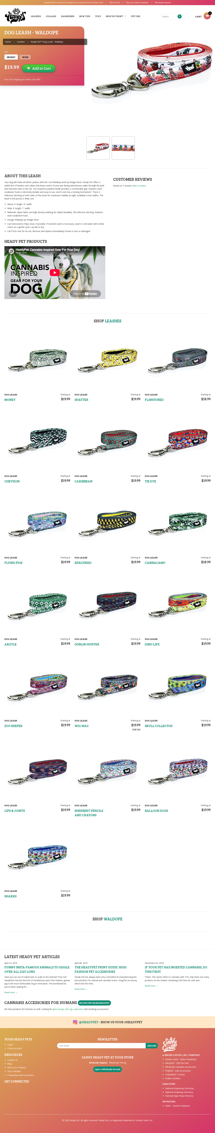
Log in (10, 1044)
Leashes (36, 16)
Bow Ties (84, 16)
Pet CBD (135, 16)
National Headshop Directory (179, 1092)
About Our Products (16, 1067)
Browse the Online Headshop (94, 1003)
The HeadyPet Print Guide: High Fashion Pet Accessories (100, 969)
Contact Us (12, 1060)
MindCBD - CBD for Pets (177, 1063)
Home (8, 41)
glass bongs (58, 1009)
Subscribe (151, 1045)
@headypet (88, 1022)
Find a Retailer (14, 1071)
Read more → (11, 992)
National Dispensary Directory (179, 1088)
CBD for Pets (114, 2)
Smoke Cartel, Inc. (144, 1120)
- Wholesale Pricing (107, 1062)
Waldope (113, 919)
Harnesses (67, 16)
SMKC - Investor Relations (177, 1105)
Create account (14, 1048)
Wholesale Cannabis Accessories (180, 1067)
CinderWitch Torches (175, 1074)
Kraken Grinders (172, 1078)
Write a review (139, 185)
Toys (98, 16)
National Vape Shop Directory (179, 1095)
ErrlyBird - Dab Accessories (178, 1070)
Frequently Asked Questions (20, 1075)
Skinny (11, 57)
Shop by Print (114, 16)
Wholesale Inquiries (163, 2)
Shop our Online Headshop (137, 2)
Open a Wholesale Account (107, 1069)
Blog (9, 1063)
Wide (25, 57)
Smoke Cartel (97, 2)
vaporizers (79, 1009)
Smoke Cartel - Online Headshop (180, 1059)
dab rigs (69, 1009)
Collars (51, 16)
